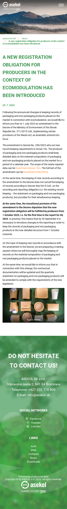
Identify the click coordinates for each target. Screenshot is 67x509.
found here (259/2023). (36, 172)
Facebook (35, 418)
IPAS (33, 450)
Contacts (33, 454)
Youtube (36, 422)
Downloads (33, 461)
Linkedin (36, 426)
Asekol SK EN (9, 38)
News (24, 38)
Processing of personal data (33, 476)
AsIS (33, 446)
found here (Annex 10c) (28, 168)
